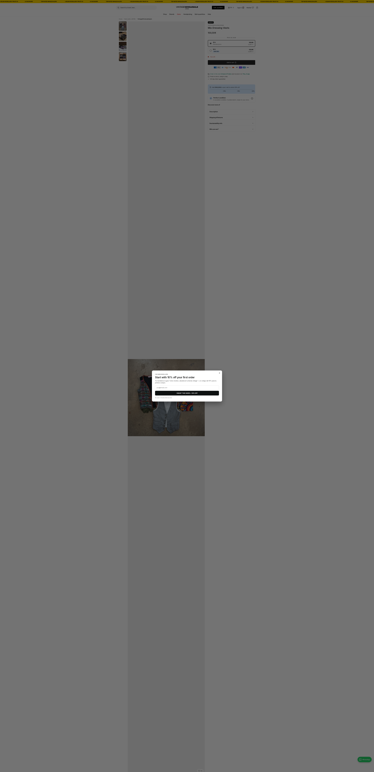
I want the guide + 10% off (187, 393)
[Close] (219, 373)
